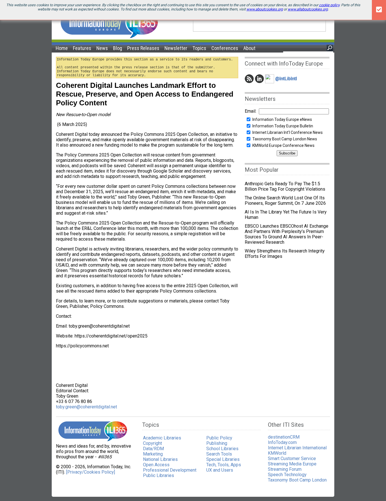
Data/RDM (153, 448)
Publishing (216, 443)
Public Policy (219, 438)
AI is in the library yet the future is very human (286, 214)
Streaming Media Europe (292, 464)
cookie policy (329, 5)
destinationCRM (284, 437)
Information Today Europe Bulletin (282, 126)
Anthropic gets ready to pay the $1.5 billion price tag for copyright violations (285, 186)
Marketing (153, 454)
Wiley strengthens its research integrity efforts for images (285, 253)
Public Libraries (158, 475)
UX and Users (219, 470)
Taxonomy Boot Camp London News (284, 139)
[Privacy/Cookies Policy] (90, 472)
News (102, 48)
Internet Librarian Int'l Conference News (287, 132)
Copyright (152, 443)
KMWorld (277, 453)
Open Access (156, 464)
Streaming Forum (285, 469)
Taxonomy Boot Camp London (297, 480)
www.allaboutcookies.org (308, 9)
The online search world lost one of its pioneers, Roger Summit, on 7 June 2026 (285, 200)
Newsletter (175, 48)
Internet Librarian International (297, 447)
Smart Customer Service (292, 458)
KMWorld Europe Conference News (283, 145)
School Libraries (222, 448)
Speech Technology (287, 474)
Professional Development (169, 470)
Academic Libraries (162, 438)
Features (82, 48)
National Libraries (160, 459)
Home (62, 48)
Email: (250, 111)
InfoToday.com (282, 442)
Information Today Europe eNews (282, 119)
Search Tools (219, 454)
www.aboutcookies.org (264, 9)
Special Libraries (223, 459)
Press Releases (143, 48)
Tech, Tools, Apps (223, 464)
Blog (117, 48)
